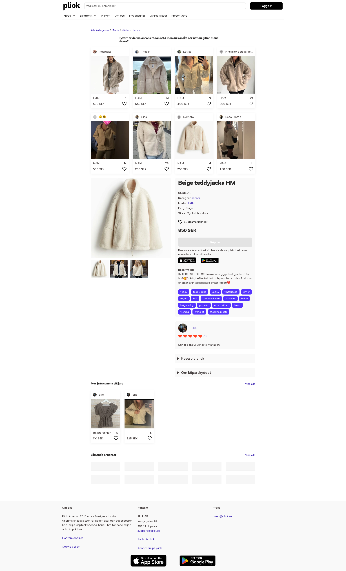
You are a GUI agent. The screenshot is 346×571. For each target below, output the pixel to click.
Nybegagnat (137, 15)
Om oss (120, 15)
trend (237, 305)
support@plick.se (148, 530)
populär (204, 305)
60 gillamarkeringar (195, 221)
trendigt (199, 311)
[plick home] (71, 5)
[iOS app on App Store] (187, 260)
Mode (67, 15)
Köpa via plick (192, 358)
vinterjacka (231, 291)
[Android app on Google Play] (210, 260)
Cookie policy (70, 546)
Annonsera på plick (149, 548)
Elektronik (86, 15)
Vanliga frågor (158, 15)
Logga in (266, 6)
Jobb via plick (145, 539)
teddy (183, 291)
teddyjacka (199, 291)
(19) (206, 336)
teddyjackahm (211, 298)
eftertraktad (221, 305)
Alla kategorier (100, 30)
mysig (183, 298)
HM (195, 298)
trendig (184, 311)
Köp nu (215, 242)
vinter (246, 291)
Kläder (126, 30)
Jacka (215, 291)
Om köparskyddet (196, 372)
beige (244, 298)
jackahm (230, 298)
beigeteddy (187, 305)
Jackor (136, 30)
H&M (191, 203)
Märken (105, 15)
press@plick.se (222, 516)
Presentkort (179, 15)
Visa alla (250, 384)
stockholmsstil (218, 311)
